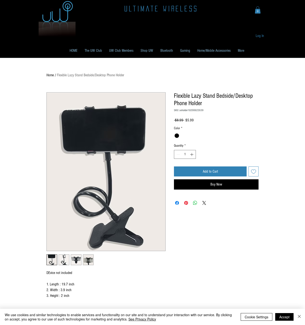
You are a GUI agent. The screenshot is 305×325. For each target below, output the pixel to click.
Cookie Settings (256, 317)
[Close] (299, 317)
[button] (258, 10)
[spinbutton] (185, 154)
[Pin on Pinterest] (186, 203)
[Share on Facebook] (177, 203)
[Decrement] (178, 154)
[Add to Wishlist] (254, 171)
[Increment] (192, 154)
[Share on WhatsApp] (195, 203)
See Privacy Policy (142, 319)
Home (50, 75)
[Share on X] (204, 203)
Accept (284, 317)
